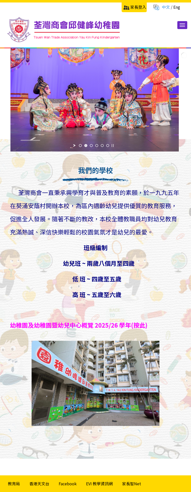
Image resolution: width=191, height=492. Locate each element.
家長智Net (131, 484)
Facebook (68, 484)
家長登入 (138, 7)
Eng (176, 7)
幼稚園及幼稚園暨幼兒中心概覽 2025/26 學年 (70, 325)
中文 (166, 7)
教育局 (14, 484)
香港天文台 (39, 484)
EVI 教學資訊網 (99, 484)
